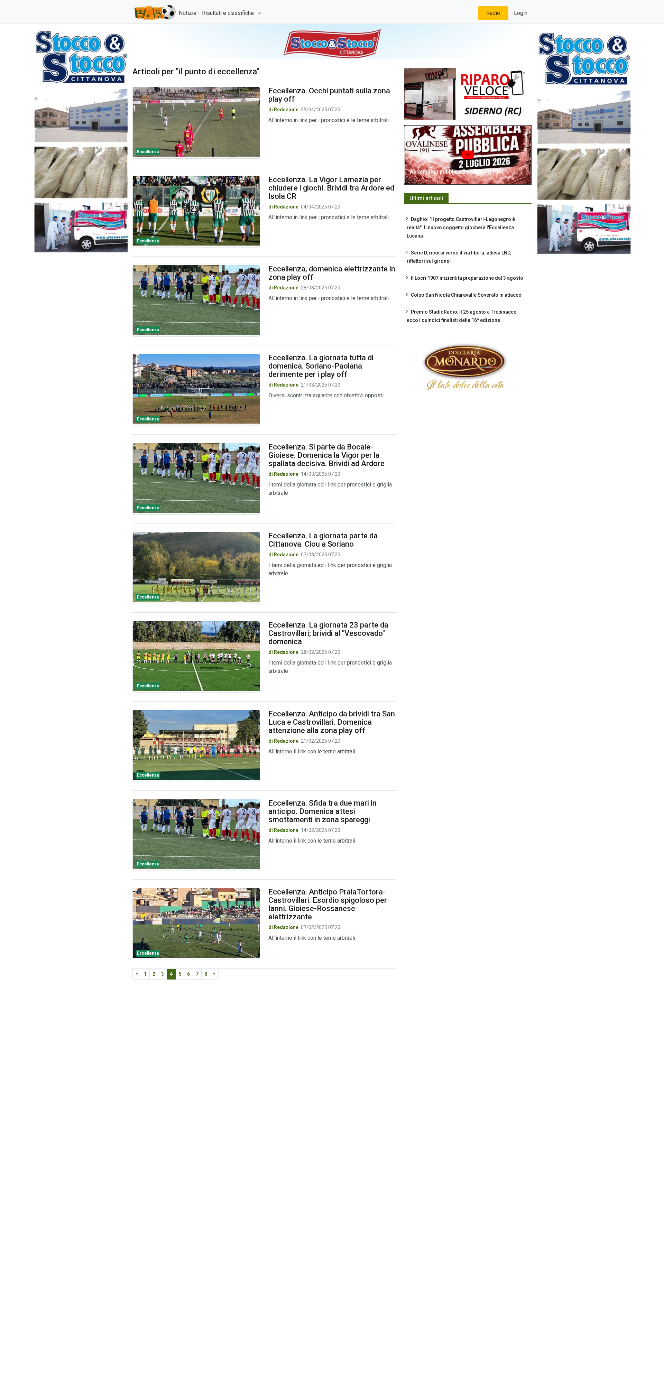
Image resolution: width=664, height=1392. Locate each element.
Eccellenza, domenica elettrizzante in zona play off (331, 273)
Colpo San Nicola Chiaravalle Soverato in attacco (466, 295)
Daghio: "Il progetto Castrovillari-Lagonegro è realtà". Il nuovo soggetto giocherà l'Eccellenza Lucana (461, 227)
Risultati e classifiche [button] (228, 13)
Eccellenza (148, 151)
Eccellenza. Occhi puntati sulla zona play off (329, 94)
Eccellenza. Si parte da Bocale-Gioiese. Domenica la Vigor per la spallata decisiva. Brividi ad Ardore (326, 455)
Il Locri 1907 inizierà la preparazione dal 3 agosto (467, 278)
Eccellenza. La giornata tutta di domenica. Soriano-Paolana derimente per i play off (321, 366)
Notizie (187, 13)
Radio (493, 13)
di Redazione (283, 109)
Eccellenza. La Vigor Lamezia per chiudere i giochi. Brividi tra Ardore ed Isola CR (331, 188)
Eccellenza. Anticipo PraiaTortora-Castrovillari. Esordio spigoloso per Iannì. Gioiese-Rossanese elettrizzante (327, 904)
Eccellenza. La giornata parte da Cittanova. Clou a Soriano (323, 539)
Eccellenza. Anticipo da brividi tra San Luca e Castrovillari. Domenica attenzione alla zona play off (331, 722)
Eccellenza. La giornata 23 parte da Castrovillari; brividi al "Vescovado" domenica (328, 633)
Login (520, 13)
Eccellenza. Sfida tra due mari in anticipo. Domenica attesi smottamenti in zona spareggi (322, 811)
